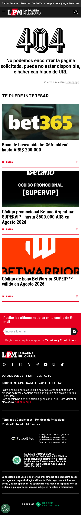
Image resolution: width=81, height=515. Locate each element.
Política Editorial (12, 424)
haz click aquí (23, 401)
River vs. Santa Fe (31, 3)
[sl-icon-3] (20, 364)
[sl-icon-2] (12, 364)
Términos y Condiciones (60, 340)
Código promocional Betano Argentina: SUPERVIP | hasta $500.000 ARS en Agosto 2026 (38, 217)
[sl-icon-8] (62, 364)
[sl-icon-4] (29, 364)
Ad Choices (33, 424)
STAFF (30, 375)
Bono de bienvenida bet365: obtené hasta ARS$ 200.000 (35, 147)
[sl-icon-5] (37, 364)
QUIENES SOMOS (12, 375)
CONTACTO (44, 375)
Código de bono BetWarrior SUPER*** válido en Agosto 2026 (37, 281)
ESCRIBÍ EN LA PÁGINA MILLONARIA (24, 383)
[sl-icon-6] (45, 364)
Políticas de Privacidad (50, 419)
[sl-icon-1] (4, 364)
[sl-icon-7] (54, 364)
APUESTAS (56, 383)
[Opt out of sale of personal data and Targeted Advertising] (5, 508)
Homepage (72, 82)
